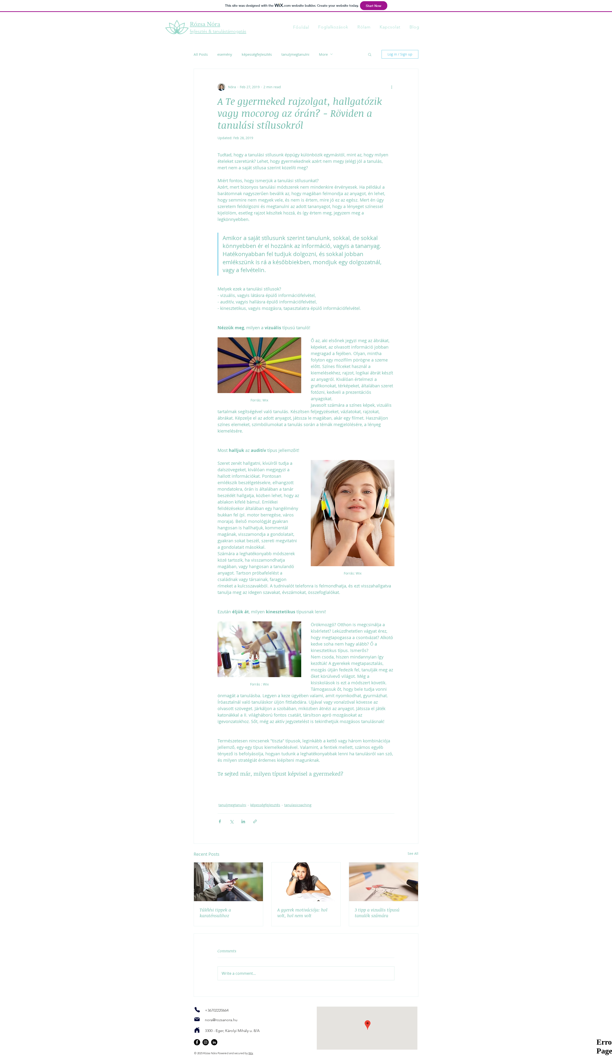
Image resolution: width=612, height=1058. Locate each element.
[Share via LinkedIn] (243, 821)
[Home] (197, 1030)
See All (413, 853)
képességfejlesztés (257, 54)
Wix (250, 1053)
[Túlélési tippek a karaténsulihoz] (228, 881)
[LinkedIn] (214, 1042)
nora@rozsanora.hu (221, 1020)
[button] (369, 54)
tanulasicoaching (297, 805)
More (323, 54)
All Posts (201, 54)
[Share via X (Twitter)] (231, 821)
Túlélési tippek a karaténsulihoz (215, 912)
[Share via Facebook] (220, 821)
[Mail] (197, 1019)
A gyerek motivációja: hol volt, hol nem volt (302, 912)
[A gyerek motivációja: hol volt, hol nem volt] (306, 881)
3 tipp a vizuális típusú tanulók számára (377, 912)
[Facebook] (197, 1042)
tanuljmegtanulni (295, 54)
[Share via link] (255, 821)
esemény (224, 54)
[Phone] (197, 1010)
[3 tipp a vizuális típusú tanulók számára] (383, 881)
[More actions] (391, 87)
